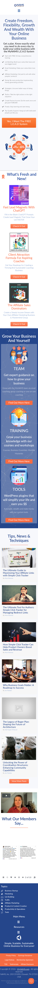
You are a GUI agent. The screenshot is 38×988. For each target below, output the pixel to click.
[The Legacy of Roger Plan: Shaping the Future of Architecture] (19, 715)
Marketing (9, 894)
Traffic (7, 900)
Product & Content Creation (16, 906)
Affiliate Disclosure (27, 964)
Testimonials (14, 964)
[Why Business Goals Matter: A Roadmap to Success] (19, 676)
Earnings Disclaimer (25, 955)
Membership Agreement (25, 960)
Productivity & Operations (15, 909)
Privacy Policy (11, 955)
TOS (5, 964)
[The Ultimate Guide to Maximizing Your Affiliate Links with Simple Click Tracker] (19, 564)
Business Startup (11, 891)
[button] (6, 855)
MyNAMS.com (23, 969)
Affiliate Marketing (12, 903)
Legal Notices (9, 960)
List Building (9, 897)
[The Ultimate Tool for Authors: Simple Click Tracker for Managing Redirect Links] (19, 601)
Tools (7, 912)
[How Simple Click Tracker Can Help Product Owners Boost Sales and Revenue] (19, 638)
